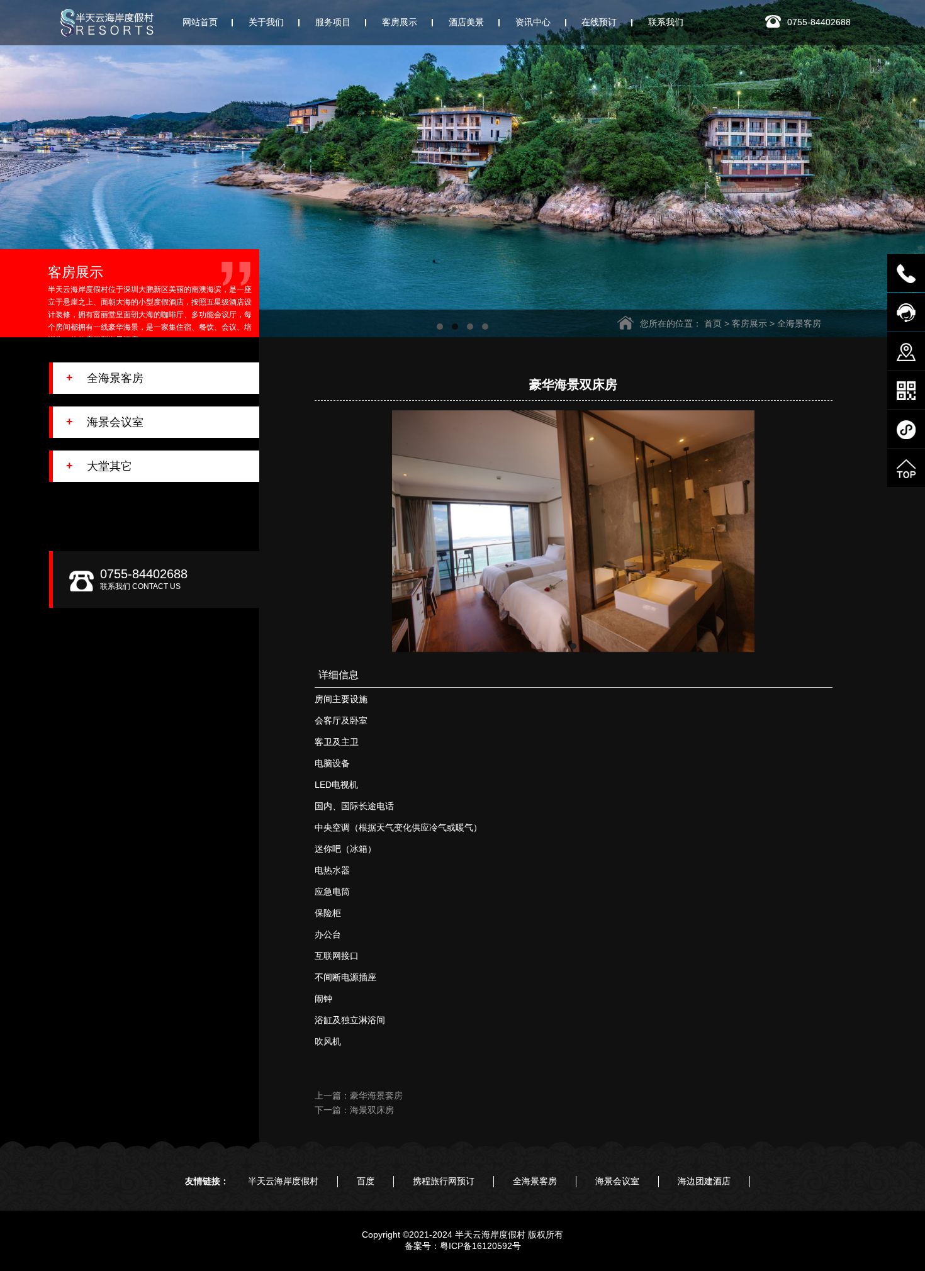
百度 (365, 1181)
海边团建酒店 (704, 1181)
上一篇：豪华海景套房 (359, 1095)
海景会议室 (617, 1181)
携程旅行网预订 (443, 1181)
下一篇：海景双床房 (354, 1110)
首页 (713, 323)
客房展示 (749, 323)
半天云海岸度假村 (283, 1181)
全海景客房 (799, 323)
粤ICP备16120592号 (480, 1246)
